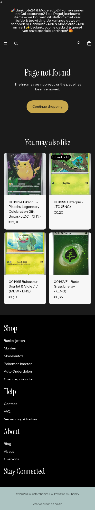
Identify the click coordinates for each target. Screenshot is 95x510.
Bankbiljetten (14, 340)
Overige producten (19, 379)
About (9, 451)
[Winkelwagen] (89, 43)
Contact (10, 404)
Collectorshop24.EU (40, 494)
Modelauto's (13, 356)
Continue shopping (47, 106)
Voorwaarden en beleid (47, 504)
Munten (10, 348)
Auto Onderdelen (18, 371)
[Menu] (5, 43)
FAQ (7, 411)
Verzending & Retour (20, 419)
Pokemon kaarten (18, 364)
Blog (7, 444)
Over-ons (11, 459)
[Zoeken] (16, 43)
